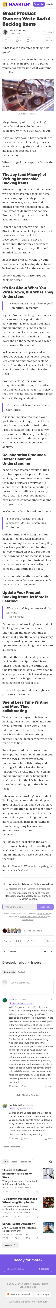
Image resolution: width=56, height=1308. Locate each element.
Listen (49, 32)
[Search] (51, 1162)
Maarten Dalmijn (18, 31)
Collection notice (28, 1286)
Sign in (49, 4)
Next (46, 951)
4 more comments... (12, 1146)
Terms (45, 1283)
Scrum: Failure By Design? (18, 1223)
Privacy (36, 1283)
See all (8, 1245)
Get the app (43, 1294)
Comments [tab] (9, 972)
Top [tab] (6, 1161)
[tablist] (15, 972)
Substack (13, 1301)
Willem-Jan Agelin (35, 866)
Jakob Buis (14, 1105)
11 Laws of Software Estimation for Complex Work (17, 1174)
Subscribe (38, 4)
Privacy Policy (28, 919)
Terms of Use (42, 913)
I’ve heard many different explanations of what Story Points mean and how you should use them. (19, 1208)
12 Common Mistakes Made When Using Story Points (19, 1200)
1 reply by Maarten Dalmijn (25, 1095)
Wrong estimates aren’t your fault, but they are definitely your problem (19, 1183)
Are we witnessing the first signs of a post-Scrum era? (20, 1229)
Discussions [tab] (25, 1161)
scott (11, 999)
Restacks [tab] (22, 972)
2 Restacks (37, 930)
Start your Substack (20, 1294)
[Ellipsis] (52, 999)
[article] (28, 1180)
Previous (11, 951)
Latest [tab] (14, 1161)
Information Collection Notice (33, 916)
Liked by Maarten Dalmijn (22, 1003)
